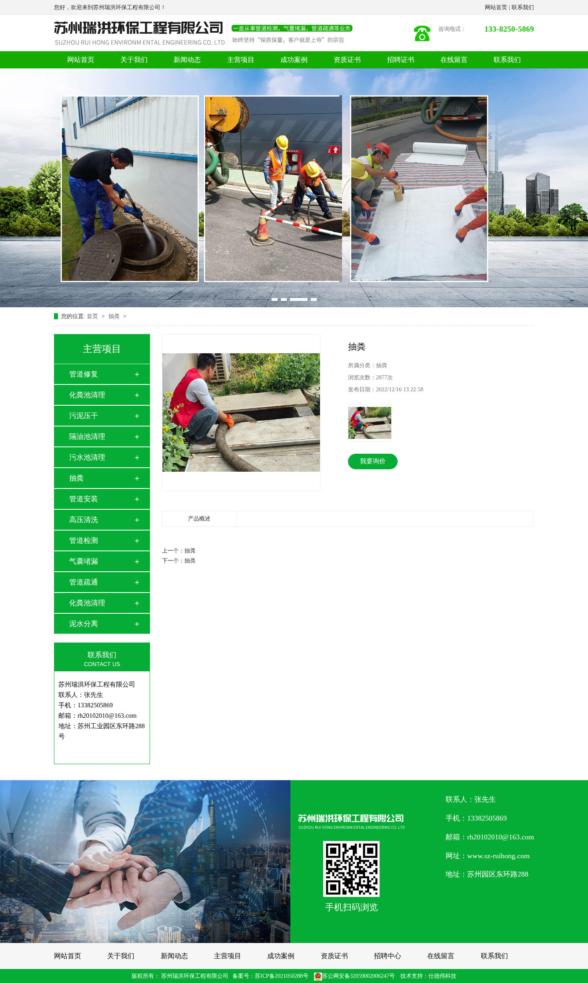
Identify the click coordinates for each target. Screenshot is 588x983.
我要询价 (373, 461)
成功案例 (294, 60)
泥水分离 (83, 624)
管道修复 (83, 374)
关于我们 (134, 60)
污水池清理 (87, 457)
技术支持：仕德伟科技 (428, 976)
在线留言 (454, 60)
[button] (275, 299)
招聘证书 (400, 60)
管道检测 (83, 541)
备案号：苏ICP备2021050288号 (270, 976)
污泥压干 (83, 416)
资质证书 (347, 60)
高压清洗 (83, 520)
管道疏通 (83, 582)
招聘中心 (387, 956)
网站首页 (497, 7)
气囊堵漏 (83, 561)
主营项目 (240, 60)
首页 (93, 316)
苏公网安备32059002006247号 (358, 976)
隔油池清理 (87, 436)
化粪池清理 (87, 395)
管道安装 (83, 499)
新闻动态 (187, 60)
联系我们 (523, 7)
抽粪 (114, 316)
